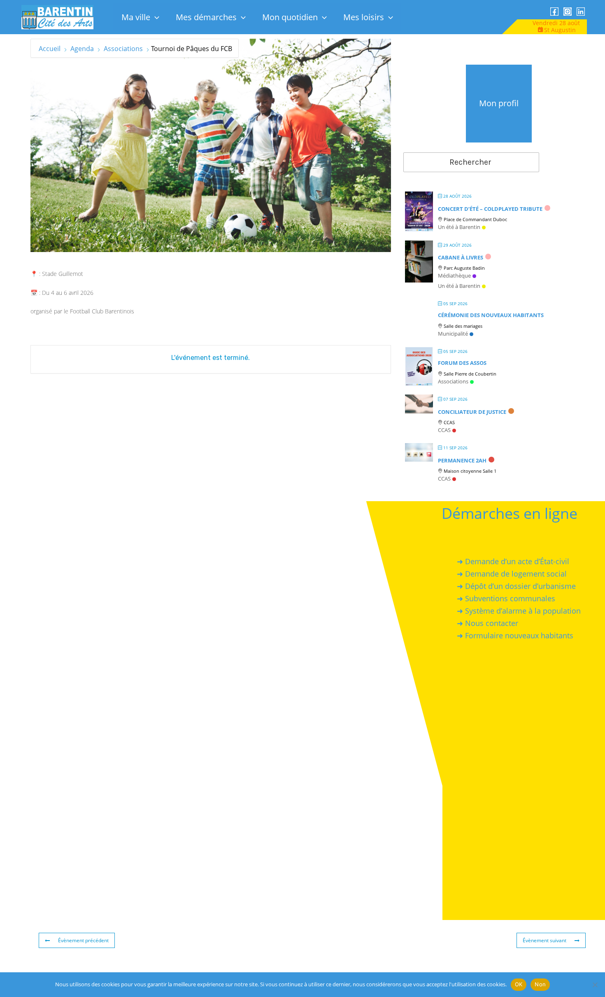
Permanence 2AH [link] (462, 460)
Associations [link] (123, 48)
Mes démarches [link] (206, 17)
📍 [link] (33, 274)
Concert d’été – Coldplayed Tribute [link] (490, 208)
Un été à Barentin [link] (459, 227)
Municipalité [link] (453, 333)
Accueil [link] (50, 48)
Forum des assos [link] (462, 363)
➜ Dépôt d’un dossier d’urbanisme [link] (516, 586)
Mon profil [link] (499, 103)
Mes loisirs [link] (363, 17)
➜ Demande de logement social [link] (512, 573)
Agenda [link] (82, 48)
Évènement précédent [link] (83, 940)
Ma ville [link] (135, 17)
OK (519, 984)
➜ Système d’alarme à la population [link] (519, 611)
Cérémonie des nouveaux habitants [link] (491, 315)
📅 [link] (33, 293)
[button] (154, 17)
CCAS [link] (444, 430)
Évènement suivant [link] (544, 940)
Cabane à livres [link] (460, 257)
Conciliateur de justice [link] (472, 412)
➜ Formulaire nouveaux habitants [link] (515, 635)
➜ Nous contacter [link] (487, 623)
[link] (57, 16)
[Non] (595, 985)
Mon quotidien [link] (290, 17)
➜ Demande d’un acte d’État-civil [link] (513, 561)
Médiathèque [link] (454, 275)
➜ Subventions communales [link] (506, 598)
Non (540, 984)
